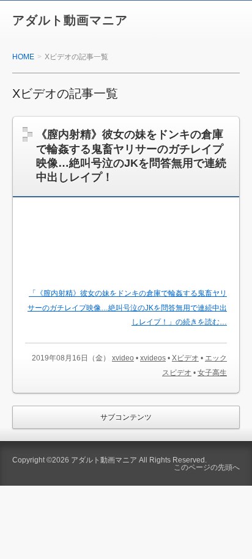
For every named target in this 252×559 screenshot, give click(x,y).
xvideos (153, 358)
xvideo (123, 358)
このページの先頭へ (207, 467)
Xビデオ (185, 358)
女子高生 (212, 372)
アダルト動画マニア (70, 20)
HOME (23, 57)
